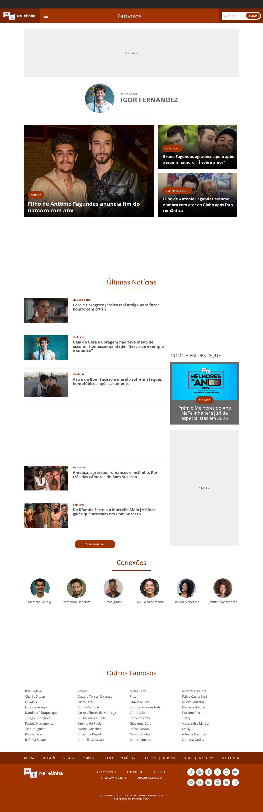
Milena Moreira (193, 702)
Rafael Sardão (140, 729)
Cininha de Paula (89, 723)
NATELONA (206, 758)
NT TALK (107, 758)
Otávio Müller (139, 702)
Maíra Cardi (138, 691)
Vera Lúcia (137, 713)
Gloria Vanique (88, 707)
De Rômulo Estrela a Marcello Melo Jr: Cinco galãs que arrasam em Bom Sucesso (114, 512)
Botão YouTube (235, 775)
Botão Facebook (208, 775)
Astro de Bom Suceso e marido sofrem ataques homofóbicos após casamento (117, 381)
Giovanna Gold (140, 723)
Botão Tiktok (191, 775)
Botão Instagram (226, 775)
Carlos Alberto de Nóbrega (96, 713)
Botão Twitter (217, 775)
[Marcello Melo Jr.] (40, 588)
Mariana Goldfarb (195, 707)
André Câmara (140, 740)
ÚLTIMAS (29, 758)
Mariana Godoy (193, 740)
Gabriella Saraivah (90, 740)
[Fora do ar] (46, 477)
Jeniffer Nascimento (223, 602)
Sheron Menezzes (186, 602)
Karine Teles (34, 734)
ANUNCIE (160, 772)
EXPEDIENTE (135, 772)
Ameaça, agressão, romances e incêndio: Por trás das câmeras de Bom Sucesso (115, 474)
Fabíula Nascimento (150, 602)
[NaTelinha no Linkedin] (208, 782)
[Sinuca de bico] (46, 310)
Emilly (186, 729)
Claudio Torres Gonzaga (94, 696)
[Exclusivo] (46, 347)
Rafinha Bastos (36, 740)
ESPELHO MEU (230, 758)
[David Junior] (113, 588)
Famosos (129, 16)
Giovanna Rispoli (89, 734)
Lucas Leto (85, 702)
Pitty (133, 696)
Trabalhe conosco (148, 777)
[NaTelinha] (19, 16)
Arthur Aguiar (35, 729)
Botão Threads (235, 785)
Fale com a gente (113, 777)
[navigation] (46, 15)
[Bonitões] (46, 515)
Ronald (82, 691)
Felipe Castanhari (194, 696)
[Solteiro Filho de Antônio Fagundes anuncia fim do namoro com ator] (89, 171)
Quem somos (106, 772)
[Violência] (46, 384)
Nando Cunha (140, 734)
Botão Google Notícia (200, 785)
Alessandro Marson (196, 723)
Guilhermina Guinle (91, 718)
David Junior (113, 602)
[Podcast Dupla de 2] (217, 782)
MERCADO (169, 758)
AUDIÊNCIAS (128, 758)
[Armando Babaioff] (76, 588)
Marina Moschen (89, 729)
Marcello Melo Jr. (40, 602)
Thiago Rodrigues (37, 718)
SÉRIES (187, 758)
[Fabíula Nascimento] (149, 588)
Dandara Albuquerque (41, 713)
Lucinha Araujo (36, 707)
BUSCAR (253, 15)
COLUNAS (149, 758)
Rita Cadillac (34, 691)
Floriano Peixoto (194, 713)
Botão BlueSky (226, 785)
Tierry (186, 718)
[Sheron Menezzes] (186, 588)
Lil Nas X (31, 702)
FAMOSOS (88, 758)
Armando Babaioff (76, 602)
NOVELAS (69, 758)
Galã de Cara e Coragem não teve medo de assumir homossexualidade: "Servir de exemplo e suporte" (118, 346)
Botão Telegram (191, 785)
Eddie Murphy (140, 718)
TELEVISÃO (49, 758)
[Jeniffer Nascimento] (223, 588)
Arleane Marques (194, 734)
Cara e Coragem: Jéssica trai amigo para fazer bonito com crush (116, 307)
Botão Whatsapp (200, 775)
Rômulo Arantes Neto (145, 707)
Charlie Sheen (35, 696)
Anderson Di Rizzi (194, 691)
